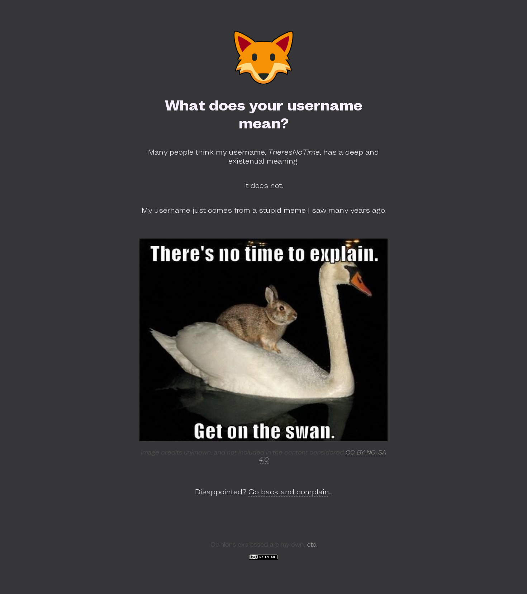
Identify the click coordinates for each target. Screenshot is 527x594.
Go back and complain (288, 491)
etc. (312, 544)
